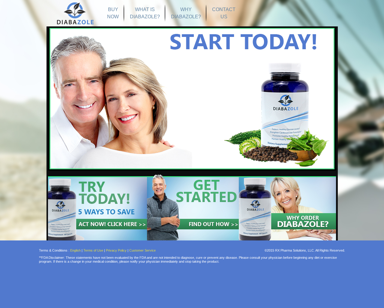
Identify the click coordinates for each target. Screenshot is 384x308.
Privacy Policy (116, 250)
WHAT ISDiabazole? (145, 13)
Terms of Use (93, 250)
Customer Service (142, 250)
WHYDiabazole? (186, 13)
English (76, 250)
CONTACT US (224, 13)
